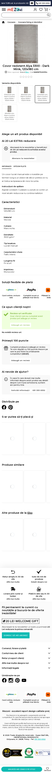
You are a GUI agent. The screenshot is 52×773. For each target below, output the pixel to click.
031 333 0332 (44, 3)
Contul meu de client (12, 653)
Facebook (4, 680)
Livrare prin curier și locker (13, 596)
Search (48, 15)
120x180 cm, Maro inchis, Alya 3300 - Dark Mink (42, 97)
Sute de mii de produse (39, 579)
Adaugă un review (20, 325)
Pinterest (17, 680)
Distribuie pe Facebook (4, 407)
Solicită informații (20, 390)
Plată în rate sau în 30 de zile (39, 596)
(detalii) (25, 354)
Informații (6, 166)
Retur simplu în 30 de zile (13, 579)
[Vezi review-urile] (26, 76)
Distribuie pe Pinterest (10, 407)
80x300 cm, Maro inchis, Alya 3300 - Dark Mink (26, 97)
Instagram (11, 680)
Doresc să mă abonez (16, 635)
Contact (32, 3)
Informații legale (10, 668)
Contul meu (35, 9)
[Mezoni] (3, 22)
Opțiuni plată (19, 166)
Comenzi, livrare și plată (14, 648)
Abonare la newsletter (23, 158)
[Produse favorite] (41, 9)
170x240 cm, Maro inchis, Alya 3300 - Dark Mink (9, 97)
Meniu (4, 9)
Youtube (24, 680)
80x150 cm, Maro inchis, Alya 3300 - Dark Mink (9, 116)
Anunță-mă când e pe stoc (21, 769)
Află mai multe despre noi (15, 663)
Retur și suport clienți (13, 658)
